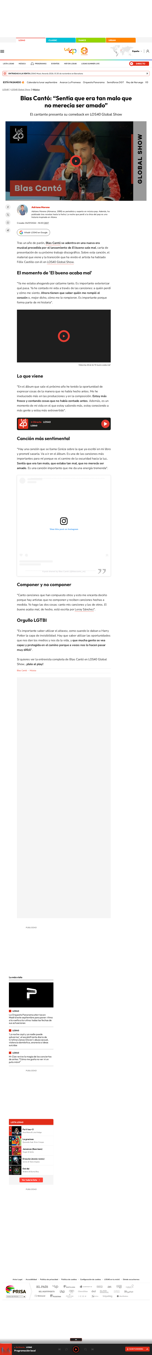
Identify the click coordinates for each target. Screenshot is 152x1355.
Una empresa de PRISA (15, 1289)
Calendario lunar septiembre (42, 82)
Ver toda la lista (29, 1180)
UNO (62, 1291)
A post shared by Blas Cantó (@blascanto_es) (64, 571)
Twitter (8, 214)
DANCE (82, 40)
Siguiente (92, 1349)
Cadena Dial (93, 1291)
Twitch (88, 1247)
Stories (93, 1247)
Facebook (8, 207)
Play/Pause (76, 161)
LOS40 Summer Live (90, 63)
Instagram (58, 1247)
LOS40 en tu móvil (112, 1279)
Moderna (55, 1295)
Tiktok (64, 1247)
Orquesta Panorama (93, 82)
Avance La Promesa (70, 82)
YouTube (70, 1247)
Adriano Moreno (40, 207)
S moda (94, 1295)
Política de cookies (69, 1279)
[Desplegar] (76, 1339)
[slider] (76, 1343)
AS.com (108, 1287)
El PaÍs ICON (82, 1295)
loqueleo (107, 1295)
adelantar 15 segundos (85, 1349)
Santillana (70, 1287)
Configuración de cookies (90, 1279)
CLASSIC (53, 40)
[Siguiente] (147, 82)
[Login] (148, 51)
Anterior (59, 1349)
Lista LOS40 (8, 63)
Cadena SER (98, 1287)
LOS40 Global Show (60, 262)
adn (118, 1287)
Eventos (55, 63)
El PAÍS (42, 1287)
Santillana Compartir (86, 1287)
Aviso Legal (17, 1279)
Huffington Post (46, 1291)
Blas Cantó (53, 243)
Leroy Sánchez (84, 609)
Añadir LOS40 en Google (36, 232)
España (135, 51)
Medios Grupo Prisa (15, 1296)
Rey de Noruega (134, 82)
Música (22, 63)
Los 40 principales (56, 1287)
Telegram (8, 230)
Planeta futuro (115, 1291)
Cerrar (147, 73)
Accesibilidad (31, 1279)
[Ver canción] (16, 1131)
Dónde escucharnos (131, 1279)
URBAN (112, 40)
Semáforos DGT (115, 82)
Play (76, 1349)
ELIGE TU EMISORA (136, 1349)
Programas (40, 63)
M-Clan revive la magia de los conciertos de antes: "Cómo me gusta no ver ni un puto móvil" (30, 1059)
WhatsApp (8, 222)
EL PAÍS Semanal (104, 1291)
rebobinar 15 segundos (66, 1349)
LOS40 (22, 40)
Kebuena (126, 1291)
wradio (71, 1291)
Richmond (40, 1295)
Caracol (129, 1287)
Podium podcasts (69, 1295)
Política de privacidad (49, 1279)
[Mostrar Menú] (4, 51)
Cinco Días (82, 1291)
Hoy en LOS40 (70, 63)
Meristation (122, 1295)
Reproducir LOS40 (105, 424)
